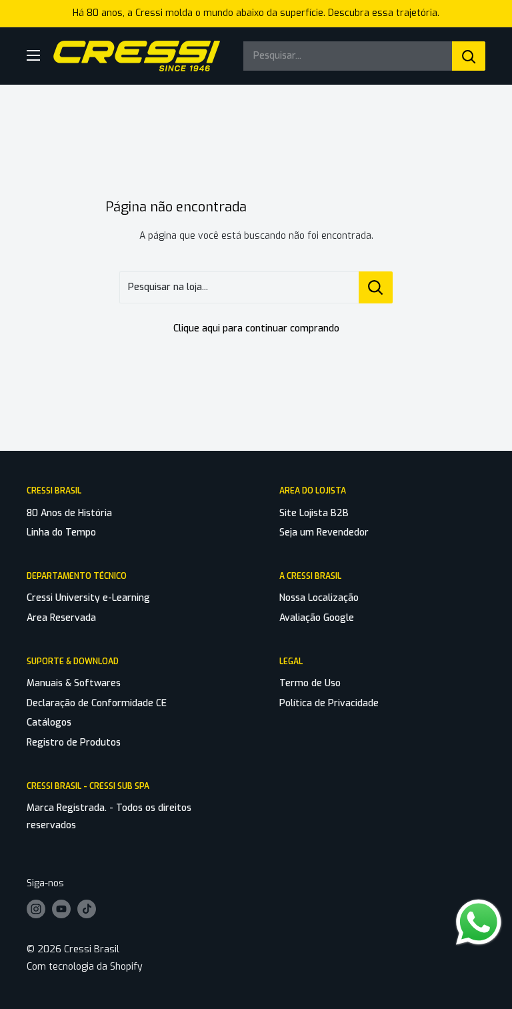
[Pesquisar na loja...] (376, 287)
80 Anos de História (69, 513)
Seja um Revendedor (324, 532)
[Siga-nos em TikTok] (86, 909)
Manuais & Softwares (74, 683)
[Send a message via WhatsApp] (478, 922)
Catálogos (49, 722)
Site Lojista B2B (314, 513)
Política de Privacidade (329, 703)
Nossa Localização (319, 598)
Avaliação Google (316, 618)
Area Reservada (61, 618)
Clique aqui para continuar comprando (256, 328)
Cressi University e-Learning (88, 598)
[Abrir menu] (33, 55)
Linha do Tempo (61, 532)
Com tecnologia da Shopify (85, 966)
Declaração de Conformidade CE (97, 703)
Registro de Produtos (74, 742)
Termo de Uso (310, 683)
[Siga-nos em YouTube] (61, 909)
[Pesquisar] (468, 56)
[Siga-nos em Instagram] (36, 909)
